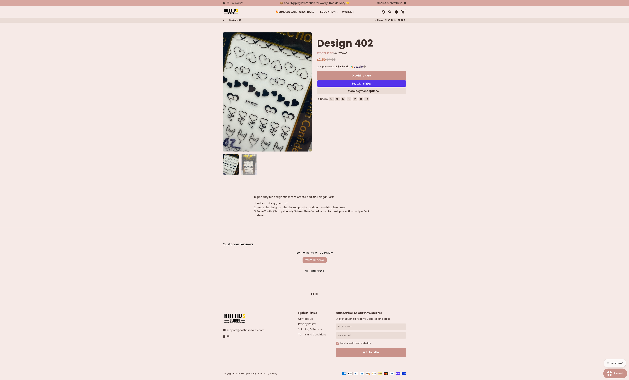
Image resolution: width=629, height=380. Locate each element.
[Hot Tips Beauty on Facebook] (224, 3)
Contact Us (305, 319)
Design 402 (235, 20)
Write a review (314, 260)
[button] (325, 53)
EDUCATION (329, 12)
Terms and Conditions (312, 334)
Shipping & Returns (310, 329)
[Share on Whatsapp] (395, 20)
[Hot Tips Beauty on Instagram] (228, 3)
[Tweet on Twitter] (389, 20)
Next (308, 92)
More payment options (363, 91)
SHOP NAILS (308, 12)
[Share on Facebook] (386, 20)
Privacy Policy (307, 324)
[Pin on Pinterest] (392, 20)
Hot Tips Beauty (248, 373)
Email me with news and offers (355, 343)
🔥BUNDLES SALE (286, 12)
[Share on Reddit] (402, 20)
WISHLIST (348, 12)
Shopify (273, 373)
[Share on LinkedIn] (399, 20)
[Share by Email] (405, 20)
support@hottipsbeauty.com (243, 330)
